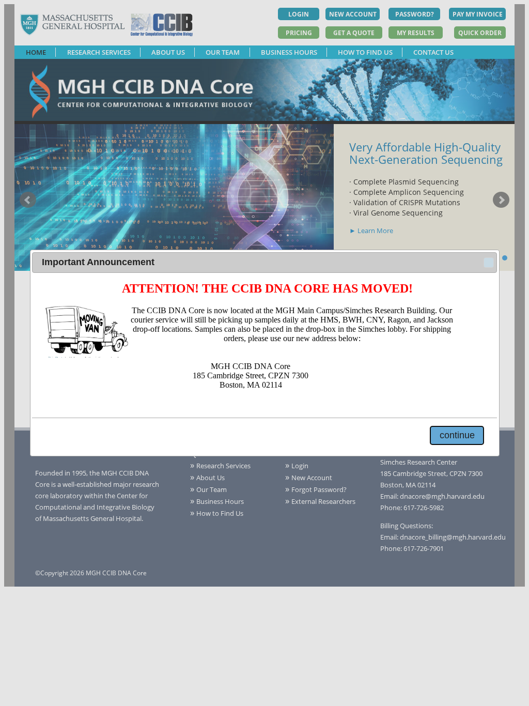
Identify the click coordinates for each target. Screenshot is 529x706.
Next (501, 200)
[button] (489, 262)
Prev (28, 200)
